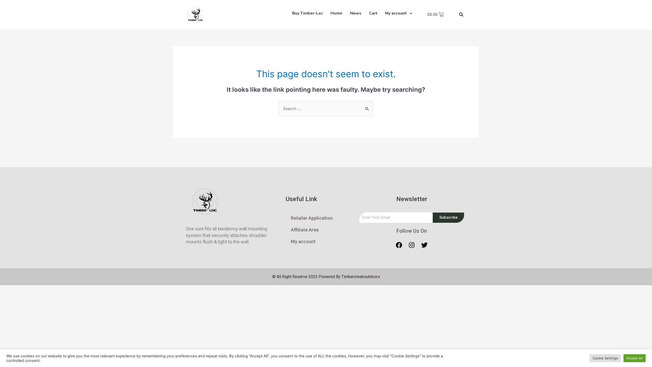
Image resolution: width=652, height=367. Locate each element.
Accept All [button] (635, 358)
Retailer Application (312, 218)
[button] (461, 14)
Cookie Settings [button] (605, 358)
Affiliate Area (305, 229)
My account (303, 241)
